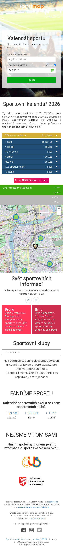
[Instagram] (31, 530)
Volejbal (28, 146)
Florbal (28, 156)
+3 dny (49, 65)
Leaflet (44, 272)
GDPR (44, 539)
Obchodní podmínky (30, 539)
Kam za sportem (17, 54)
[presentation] (28, 300)
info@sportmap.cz (38, 518)
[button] (16, 217)
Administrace (52, 16)
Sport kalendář (12, 539)
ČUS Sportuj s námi (28, 166)
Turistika (28, 171)
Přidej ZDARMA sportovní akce (31, 180)
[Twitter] (39, 530)
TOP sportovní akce (28, 135)
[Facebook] (23, 530)
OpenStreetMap (52, 272)
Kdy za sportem (17, 65)
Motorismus (28, 151)
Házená (28, 161)
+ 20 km (56, 202)
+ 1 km (31, 187)
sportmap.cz (52, 502)
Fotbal (28, 141)
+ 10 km (56, 197)
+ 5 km (56, 192)
